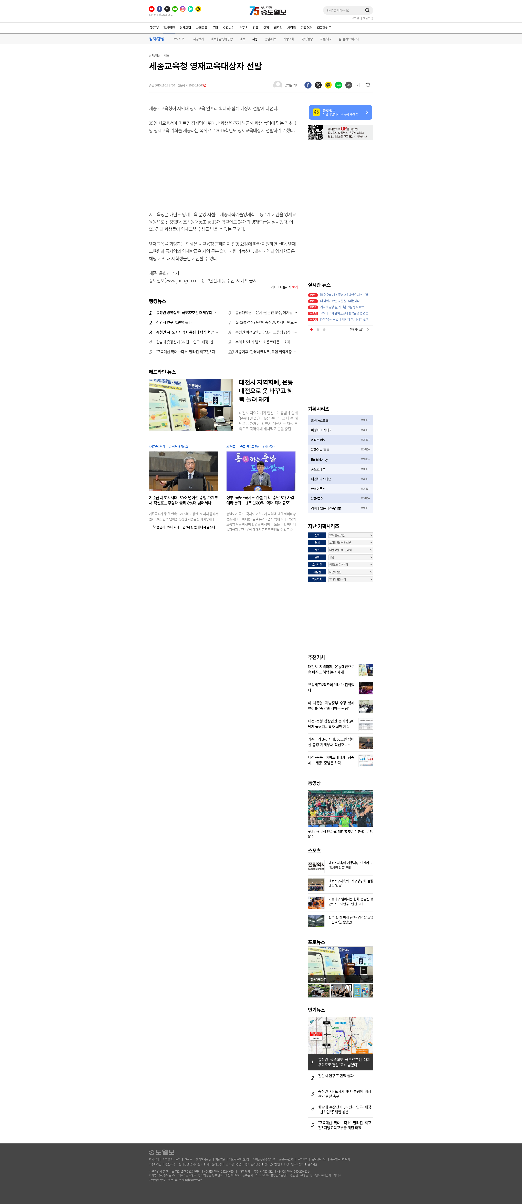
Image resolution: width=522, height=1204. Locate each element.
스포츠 (243, 27)
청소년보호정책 (294, 1164)
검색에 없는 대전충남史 (326, 508)
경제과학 (185, 27)
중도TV (153, 27)
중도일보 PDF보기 (340, 1159)
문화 (215, 27)
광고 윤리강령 (233, 1164)
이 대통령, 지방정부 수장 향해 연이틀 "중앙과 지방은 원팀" (331, 705)
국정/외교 (326, 39)
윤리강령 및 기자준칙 (190, 1164)
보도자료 (178, 39)
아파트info (318, 439)
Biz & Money (319, 459)
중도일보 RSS (319, 1159)
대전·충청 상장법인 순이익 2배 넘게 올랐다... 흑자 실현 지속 (331, 723)
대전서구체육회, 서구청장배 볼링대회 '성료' (351, 882)
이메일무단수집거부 (264, 1159)
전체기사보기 (356, 329)
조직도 (188, 1159)
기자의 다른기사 (284, 286)
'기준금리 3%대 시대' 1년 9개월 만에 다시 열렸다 (184, 527)
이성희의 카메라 (321, 429)
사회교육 (201, 27)
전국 (255, 27)
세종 (255, 39)
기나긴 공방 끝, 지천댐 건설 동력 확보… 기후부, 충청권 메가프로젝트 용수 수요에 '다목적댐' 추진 (346, 307)
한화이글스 (318, 488)
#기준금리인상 (157, 446)
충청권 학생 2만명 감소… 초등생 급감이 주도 (266, 332)
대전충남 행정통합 (222, 39)
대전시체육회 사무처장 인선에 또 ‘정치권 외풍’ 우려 (351, 864)
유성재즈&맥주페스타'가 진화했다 (331, 687)
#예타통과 (268, 446)
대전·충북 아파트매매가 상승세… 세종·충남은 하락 (331, 760)
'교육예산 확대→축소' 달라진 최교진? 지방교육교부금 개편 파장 (187, 351)
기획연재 (306, 27)
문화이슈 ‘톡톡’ (320, 449)
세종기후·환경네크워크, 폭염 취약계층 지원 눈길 (266, 351)
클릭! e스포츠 (319, 420)
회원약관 (220, 1159)
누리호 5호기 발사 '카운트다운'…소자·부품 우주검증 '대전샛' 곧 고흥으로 (266, 341)
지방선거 (198, 39)
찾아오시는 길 (203, 1159)
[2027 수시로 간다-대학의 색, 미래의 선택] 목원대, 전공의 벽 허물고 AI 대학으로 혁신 (346, 319)
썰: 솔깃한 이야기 (349, 39)
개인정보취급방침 (239, 1159)
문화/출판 (317, 498)
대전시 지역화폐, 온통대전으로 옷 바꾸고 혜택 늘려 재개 (266, 390)
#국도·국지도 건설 (249, 446)
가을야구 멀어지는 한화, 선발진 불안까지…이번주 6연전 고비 (351, 900)
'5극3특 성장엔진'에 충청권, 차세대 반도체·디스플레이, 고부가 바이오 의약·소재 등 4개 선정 (266, 322)
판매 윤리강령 (252, 1164)
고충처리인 (155, 1164)
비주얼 (278, 27)
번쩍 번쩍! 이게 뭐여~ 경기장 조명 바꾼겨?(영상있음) (351, 919)
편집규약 (170, 1164)
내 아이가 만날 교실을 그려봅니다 (340, 301)
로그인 (355, 18)
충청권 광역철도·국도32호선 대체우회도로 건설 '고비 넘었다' (187, 312)
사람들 (291, 27)
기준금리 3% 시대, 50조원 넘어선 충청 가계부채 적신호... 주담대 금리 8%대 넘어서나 (331, 741)
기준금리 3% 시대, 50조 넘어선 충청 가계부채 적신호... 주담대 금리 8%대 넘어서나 (183, 500)
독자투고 (302, 1159)
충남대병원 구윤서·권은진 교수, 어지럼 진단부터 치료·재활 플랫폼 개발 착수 (266, 312)
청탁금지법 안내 (273, 1164)
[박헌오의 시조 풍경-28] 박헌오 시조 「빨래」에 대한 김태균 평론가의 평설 (346, 294)
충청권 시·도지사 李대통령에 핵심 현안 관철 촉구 (187, 332)
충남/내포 (270, 39)
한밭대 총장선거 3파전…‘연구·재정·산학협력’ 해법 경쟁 (187, 341)
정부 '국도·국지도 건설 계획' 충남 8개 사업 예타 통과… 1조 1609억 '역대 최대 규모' (260, 500)
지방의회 (288, 39)
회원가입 (368, 18)
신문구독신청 (286, 1159)
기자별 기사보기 (171, 1159)
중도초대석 (318, 469)
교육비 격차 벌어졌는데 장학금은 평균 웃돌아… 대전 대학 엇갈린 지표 (346, 313)
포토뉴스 (316, 942)
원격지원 (312, 1164)
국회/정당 (307, 39)
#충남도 (230, 446)
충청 (266, 27)
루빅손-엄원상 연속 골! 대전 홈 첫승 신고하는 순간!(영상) (340, 834)
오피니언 (228, 27)
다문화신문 (324, 27)
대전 (242, 39)
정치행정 (169, 27)
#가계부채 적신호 (178, 446)
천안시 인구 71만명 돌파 (174, 322)
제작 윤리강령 (214, 1164)
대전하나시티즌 (321, 478)
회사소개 (154, 1159)
